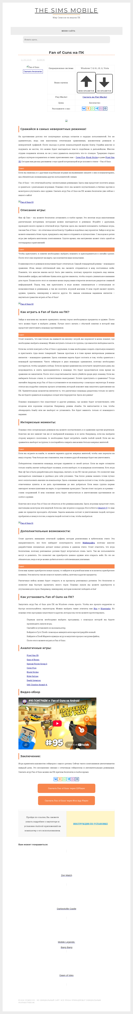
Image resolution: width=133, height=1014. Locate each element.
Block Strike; (33, 672)
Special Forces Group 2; (37, 664)
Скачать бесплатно (33, 71)
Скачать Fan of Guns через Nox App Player (66, 800)
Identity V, (103, 508)
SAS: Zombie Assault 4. (37, 684)
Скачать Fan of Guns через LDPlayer (66, 788)
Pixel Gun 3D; (33, 655)
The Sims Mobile (66, 10)
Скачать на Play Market (95, 97)
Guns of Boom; (33, 659)
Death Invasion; (34, 680)
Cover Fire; (32, 668)
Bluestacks (106, 608)
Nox (95, 608)
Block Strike (92, 157)
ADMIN (41, 60)
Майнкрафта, (89, 543)
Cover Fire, (81, 157)
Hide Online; (33, 676)
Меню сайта (68, 31)
